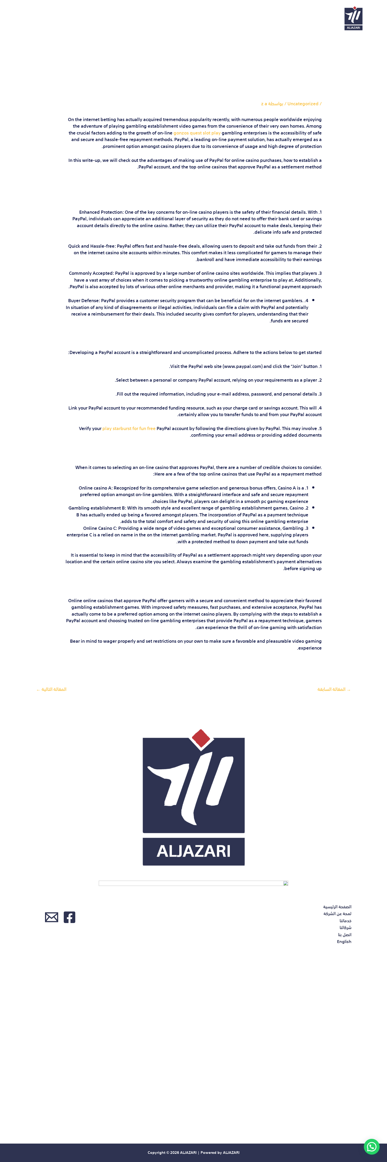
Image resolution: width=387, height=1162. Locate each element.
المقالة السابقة (334, 688)
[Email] (52, 917)
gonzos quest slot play (197, 132)
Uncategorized (303, 103)
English (27, 18)
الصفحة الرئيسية (205, 18)
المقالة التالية (51, 688)
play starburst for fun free (129, 427)
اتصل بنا (58, 18)
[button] (372, 1147)
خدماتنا (118, 18)
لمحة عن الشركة (156, 18)
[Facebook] (69, 917)
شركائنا (88, 18)
